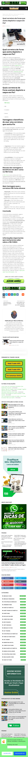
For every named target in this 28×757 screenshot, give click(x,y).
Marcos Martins (7, 26)
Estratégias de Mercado (13, 601)
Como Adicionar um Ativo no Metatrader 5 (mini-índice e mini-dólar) (16, 420)
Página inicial (5, 14)
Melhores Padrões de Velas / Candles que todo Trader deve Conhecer (17, 448)
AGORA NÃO (7, 753)
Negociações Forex (13, 657)
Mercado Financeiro (13, 599)
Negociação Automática (13, 648)
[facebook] (7, 578)
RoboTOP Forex (13, 660)
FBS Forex (11, 14)
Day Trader (13, 639)
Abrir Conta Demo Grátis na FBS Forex (19, 539)
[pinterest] (7, 584)
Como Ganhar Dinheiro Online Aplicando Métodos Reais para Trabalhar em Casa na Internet (20, 544)
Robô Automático (13, 607)
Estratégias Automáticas (13, 633)
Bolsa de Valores (13, 616)
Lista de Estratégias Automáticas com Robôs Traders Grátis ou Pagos (13, 564)
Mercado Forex (13, 596)
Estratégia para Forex (13, 654)
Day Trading (13, 631)
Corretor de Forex (13, 645)
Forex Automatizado (13, 636)
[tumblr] (20, 581)
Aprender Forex (13, 604)
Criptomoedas (13, 625)
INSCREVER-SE (20, 753)
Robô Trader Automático (13, 610)
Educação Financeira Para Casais (9, 392)
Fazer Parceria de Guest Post (6, 542)
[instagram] (20, 584)
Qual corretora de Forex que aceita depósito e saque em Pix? (16, 342)
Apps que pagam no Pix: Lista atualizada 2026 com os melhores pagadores (16, 406)
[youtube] (7, 581)
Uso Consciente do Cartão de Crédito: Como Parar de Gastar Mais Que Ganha (13, 397)
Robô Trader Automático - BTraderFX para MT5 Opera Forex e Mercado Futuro (7, 537)
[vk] (7, 588)
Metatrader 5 (13, 622)
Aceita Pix (8, 290)
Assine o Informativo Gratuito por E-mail (7, 545)
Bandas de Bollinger (13, 651)
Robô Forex (13, 613)
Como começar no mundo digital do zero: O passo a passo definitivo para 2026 (17, 428)
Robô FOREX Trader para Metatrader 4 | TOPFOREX (20, 536)
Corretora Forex (14, 290)
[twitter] (20, 578)
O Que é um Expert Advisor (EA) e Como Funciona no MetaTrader (16, 434)
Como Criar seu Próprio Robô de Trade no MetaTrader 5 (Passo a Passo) (16, 441)
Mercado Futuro (13, 628)
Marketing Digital (13, 642)
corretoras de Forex (18, 71)
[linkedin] (20, 588)
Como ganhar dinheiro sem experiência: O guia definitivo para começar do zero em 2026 (17, 413)
